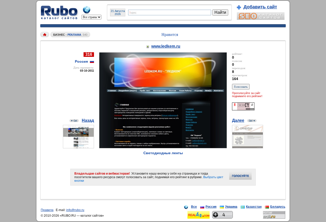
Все (194, 206)
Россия (211, 206)
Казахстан (254, 206)
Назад (88, 120)
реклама (74, 34)
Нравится (169, 34)
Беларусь (277, 206)
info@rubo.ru (75, 210)
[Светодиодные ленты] (163, 147)
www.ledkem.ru (165, 46)
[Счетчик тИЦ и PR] (243, 109)
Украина (231, 206)
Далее (238, 120)
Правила (47, 210)
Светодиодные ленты (163, 153)
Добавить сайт (260, 6)
